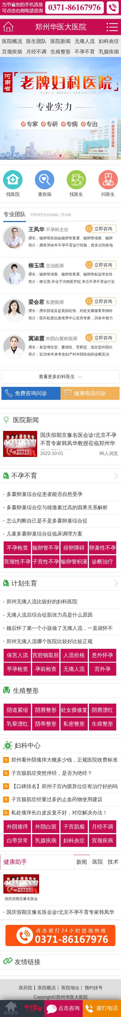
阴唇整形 (46, 710)
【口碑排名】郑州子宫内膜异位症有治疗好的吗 (64, 786)
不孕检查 (17, 548)
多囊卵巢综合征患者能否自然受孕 (44, 494)
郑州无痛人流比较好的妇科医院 (41, 601)
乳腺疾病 (109, 52)
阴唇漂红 (102, 710)
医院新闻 (60, 41)
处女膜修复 (74, 710)
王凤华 (36, 229)
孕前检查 (46, 669)
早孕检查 (17, 669)
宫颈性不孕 (17, 562)
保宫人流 (17, 655)
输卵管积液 (74, 562)
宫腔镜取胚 (45, 655)
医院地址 (70, 987)
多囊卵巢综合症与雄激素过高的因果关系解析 (57, 507)
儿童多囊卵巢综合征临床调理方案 (44, 534)
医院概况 (12, 41)
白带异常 (17, 840)
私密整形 (74, 724)
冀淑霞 (36, 338)
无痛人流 (85, 41)
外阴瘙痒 (17, 827)
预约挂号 (94, 987)
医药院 (25, 987)
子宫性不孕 (45, 562)
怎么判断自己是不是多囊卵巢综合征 (47, 521)
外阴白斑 (46, 827)
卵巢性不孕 (102, 548)
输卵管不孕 (45, 548)
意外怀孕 (102, 655)
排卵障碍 (74, 548)
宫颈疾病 (12, 52)
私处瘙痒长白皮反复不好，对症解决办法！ (59, 813)
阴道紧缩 (17, 710)
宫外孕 (103, 669)
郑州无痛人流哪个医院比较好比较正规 (49, 641)
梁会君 (36, 302)
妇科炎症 (109, 41)
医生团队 (36, 41)
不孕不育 (85, 52)
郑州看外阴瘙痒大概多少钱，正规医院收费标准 (64, 760)
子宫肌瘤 (74, 827)
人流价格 (74, 655)
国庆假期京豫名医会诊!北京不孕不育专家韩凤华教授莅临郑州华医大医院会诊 (78, 443)
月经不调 (36, 52)
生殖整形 (60, 52)
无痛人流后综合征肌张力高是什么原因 (49, 615)
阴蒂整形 (46, 724)
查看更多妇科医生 (57, 376)
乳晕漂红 (17, 724)
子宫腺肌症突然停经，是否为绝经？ (51, 773)
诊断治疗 (102, 562)
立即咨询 (103, 228)
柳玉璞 (36, 265)
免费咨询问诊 (31, 393)
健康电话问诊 (90, 393)
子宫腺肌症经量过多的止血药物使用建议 (56, 799)
